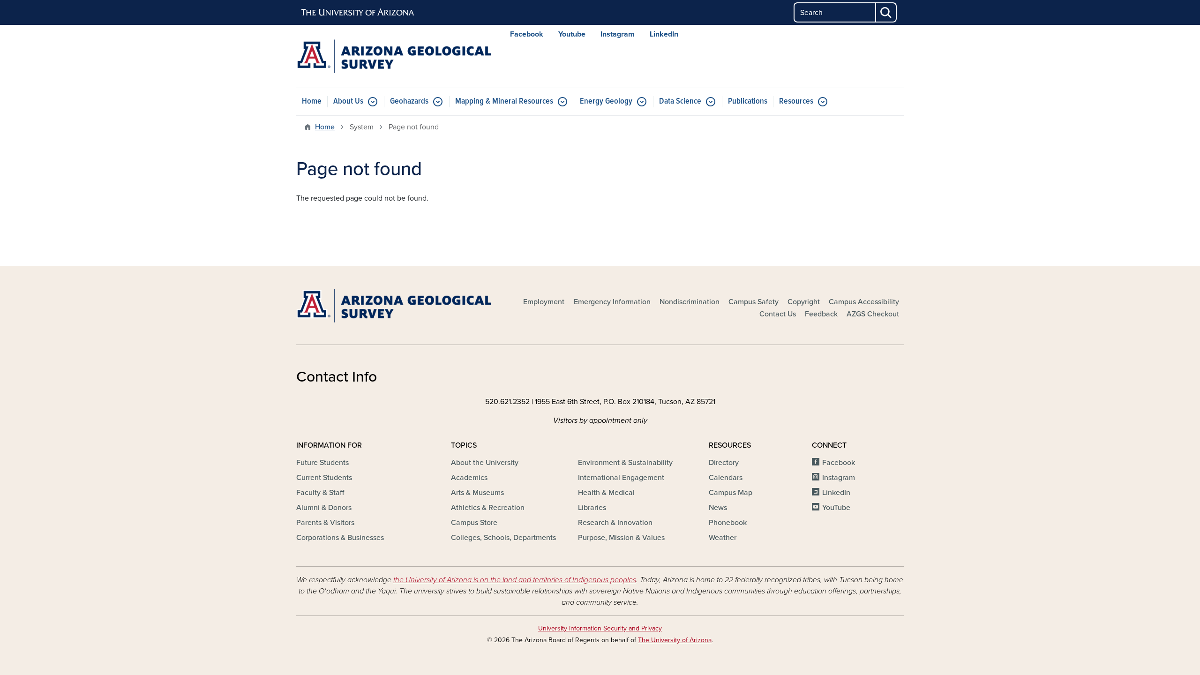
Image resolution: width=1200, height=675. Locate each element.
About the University (484, 462)
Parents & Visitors (325, 522)
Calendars (725, 477)
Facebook (526, 34)
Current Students (324, 477)
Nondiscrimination (690, 302)
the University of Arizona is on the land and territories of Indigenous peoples (514, 580)
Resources (796, 101)
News (718, 507)
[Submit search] (886, 12)
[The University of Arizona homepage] (358, 12)
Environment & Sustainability (625, 462)
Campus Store (474, 522)
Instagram (617, 34)
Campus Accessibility (864, 302)
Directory (724, 462)
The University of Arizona (675, 640)
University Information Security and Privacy (600, 628)
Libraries (592, 507)
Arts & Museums (477, 492)
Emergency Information (612, 302)
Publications (747, 101)
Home (312, 101)
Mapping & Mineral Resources (504, 101)
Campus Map (730, 492)
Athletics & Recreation (488, 507)
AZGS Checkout (873, 314)
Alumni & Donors (324, 507)
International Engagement (621, 477)
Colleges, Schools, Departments (503, 537)
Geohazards (409, 101)
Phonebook (728, 522)
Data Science (680, 101)
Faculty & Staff (320, 492)
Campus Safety (753, 302)
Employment (543, 302)
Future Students (322, 462)
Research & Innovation (615, 522)
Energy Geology (606, 101)
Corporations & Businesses (340, 537)
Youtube (571, 34)
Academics (469, 477)
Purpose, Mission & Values (621, 537)
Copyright (804, 302)
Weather (722, 537)
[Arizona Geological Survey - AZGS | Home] (393, 56)
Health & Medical (606, 492)
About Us (348, 101)
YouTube (836, 507)
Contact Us (777, 314)
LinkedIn (664, 34)
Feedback (821, 314)
